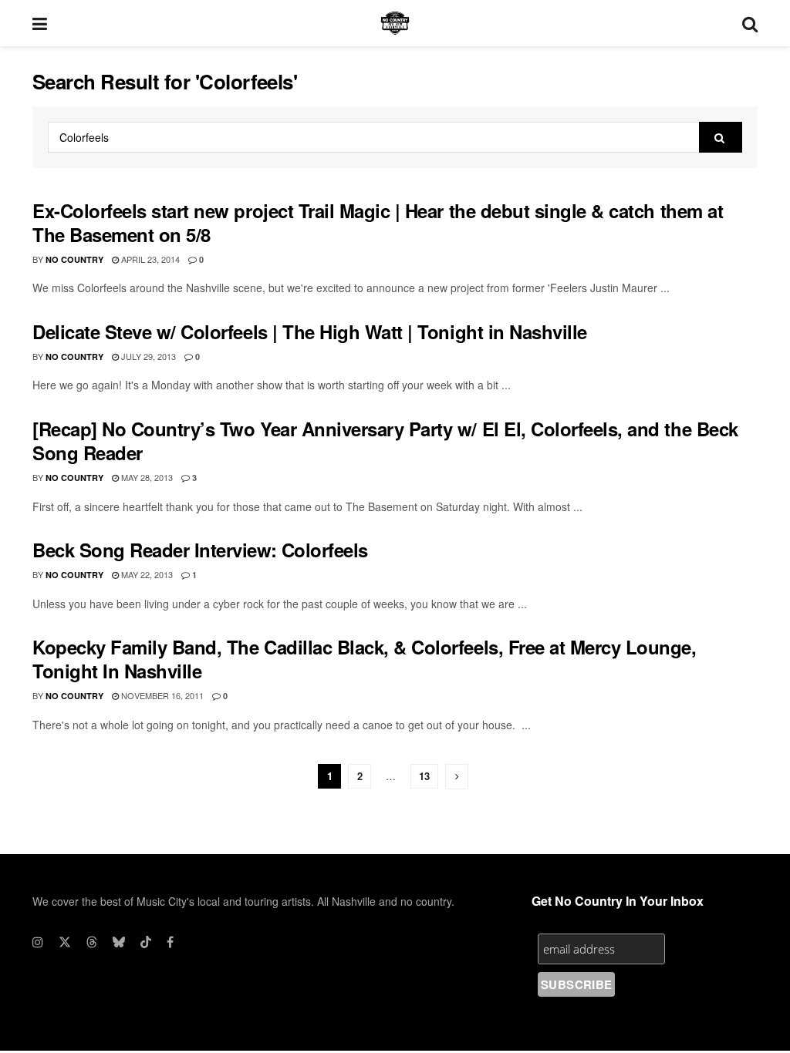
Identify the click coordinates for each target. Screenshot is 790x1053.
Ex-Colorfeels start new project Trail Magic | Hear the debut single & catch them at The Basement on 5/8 (377, 222)
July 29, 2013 (147, 356)
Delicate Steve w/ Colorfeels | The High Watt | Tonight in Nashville (309, 331)
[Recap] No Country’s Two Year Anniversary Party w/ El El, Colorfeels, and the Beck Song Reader (385, 440)
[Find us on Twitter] (65, 942)
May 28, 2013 (146, 477)
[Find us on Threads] (91, 942)
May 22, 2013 (146, 574)
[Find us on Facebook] (170, 942)
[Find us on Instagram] (37, 942)
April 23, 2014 (149, 259)
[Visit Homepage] (395, 23)
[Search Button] (750, 23)
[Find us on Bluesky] (119, 942)
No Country (74, 259)
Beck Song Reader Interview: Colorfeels (200, 550)
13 (424, 776)
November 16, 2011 (161, 695)
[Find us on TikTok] (145, 942)
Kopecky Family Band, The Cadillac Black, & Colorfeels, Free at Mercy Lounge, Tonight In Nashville (364, 659)
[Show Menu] (39, 23)
